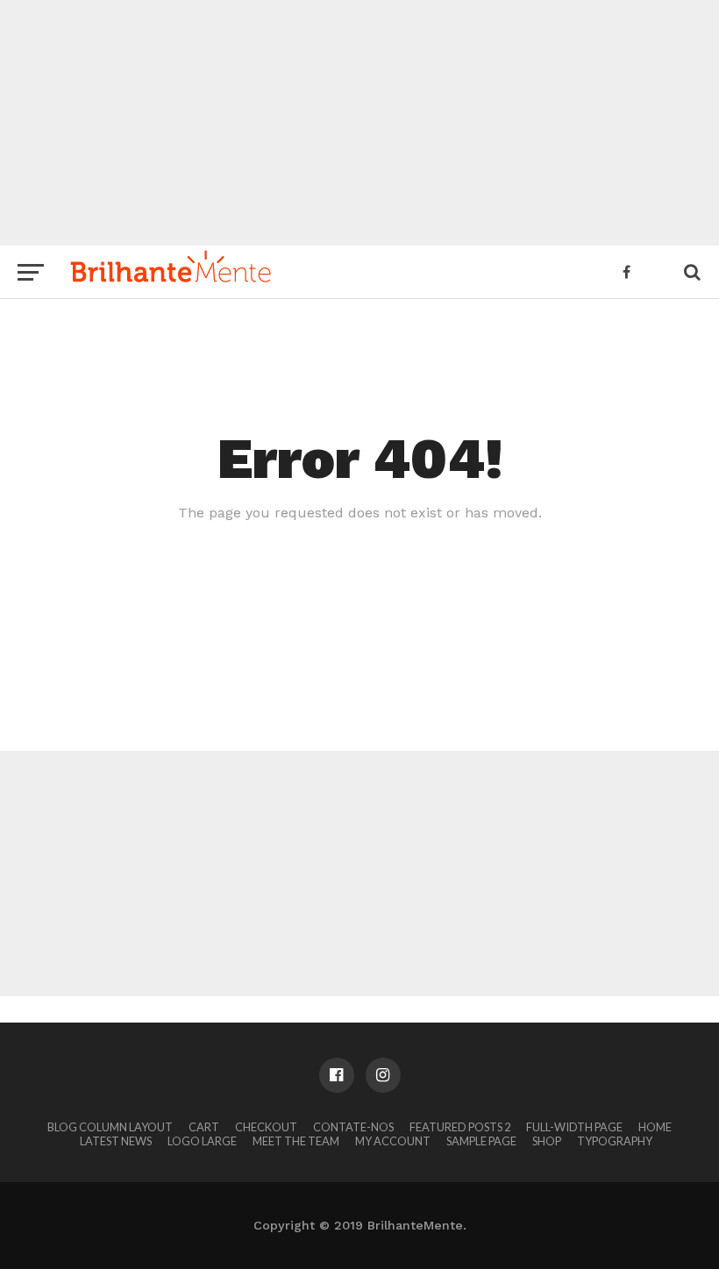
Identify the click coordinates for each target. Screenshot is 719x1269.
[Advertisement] (359, 123)
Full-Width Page (574, 1127)
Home (655, 1127)
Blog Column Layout (110, 1127)
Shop (546, 1141)
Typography (614, 1141)
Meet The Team (296, 1141)
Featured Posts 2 (459, 1127)
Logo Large (202, 1141)
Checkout (266, 1127)
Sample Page (481, 1141)
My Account (393, 1141)
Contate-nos (353, 1127)
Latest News (116, 1141)
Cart (204, 1127)
